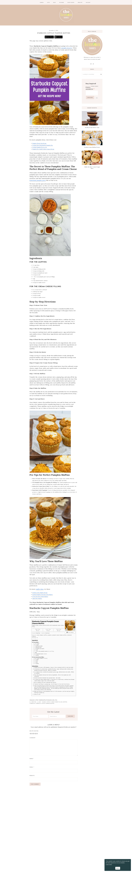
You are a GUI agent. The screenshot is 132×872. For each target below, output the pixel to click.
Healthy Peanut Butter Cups (92, 127)
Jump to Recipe (49, 37)
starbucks (32, 703)
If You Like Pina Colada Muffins (40, 596)
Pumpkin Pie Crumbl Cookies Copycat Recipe (43, 149)
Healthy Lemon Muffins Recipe (39, 592)
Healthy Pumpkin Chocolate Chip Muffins (42, 594)
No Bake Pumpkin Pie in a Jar (39, 147)
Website (32, 775)
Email (32, 767)
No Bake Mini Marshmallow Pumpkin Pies (42, 145)
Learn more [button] (109, 864)
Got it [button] (117, 868)
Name (32, 758)
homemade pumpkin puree (38, 180)
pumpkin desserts (66, 48)
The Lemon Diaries (66, 15)
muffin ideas (40, 589)
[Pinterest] (91, 64)
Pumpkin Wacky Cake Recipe (39, 143)
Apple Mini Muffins (37, 598)
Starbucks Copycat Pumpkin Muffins (45, 703)
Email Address (90, 88)
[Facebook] (93, 64)
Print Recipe (59, 37)
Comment (32, 737)
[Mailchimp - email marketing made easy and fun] (96, 98)
